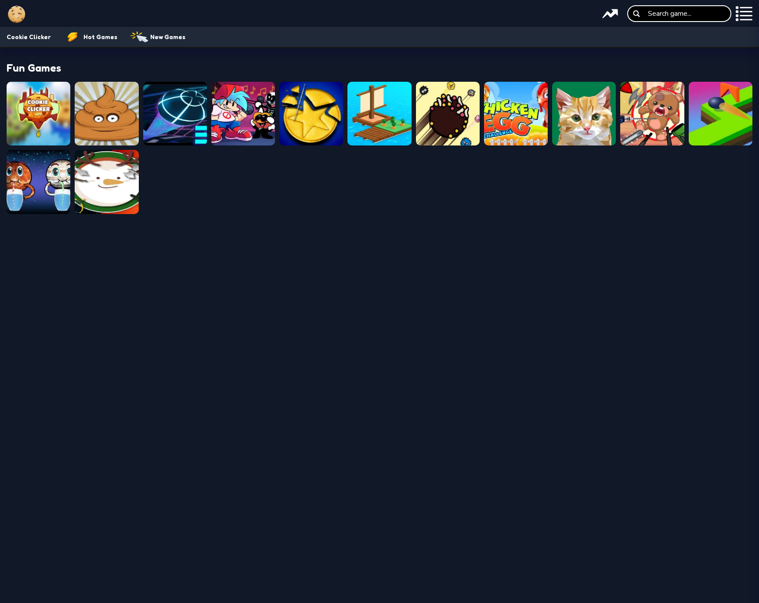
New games (167, 36)
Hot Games (100, 36)
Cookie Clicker (29, 36)
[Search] (636, 13)
